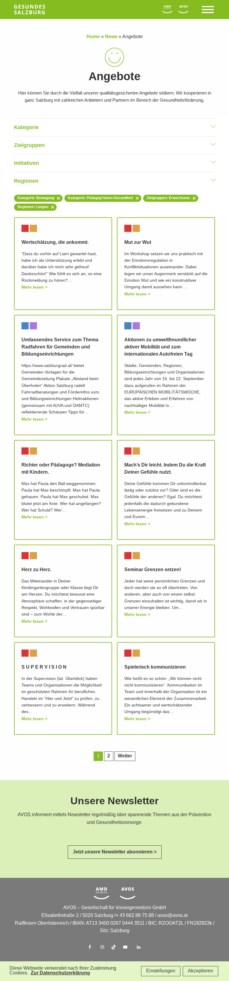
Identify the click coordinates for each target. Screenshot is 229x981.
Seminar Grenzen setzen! (152, 569)
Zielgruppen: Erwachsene (168, 198)
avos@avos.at (172, 915)
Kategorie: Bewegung (36, 198)
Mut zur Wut (137, 242)
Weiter (125, 756)
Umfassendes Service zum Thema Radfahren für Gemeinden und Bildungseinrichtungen (59, 347)
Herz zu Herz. (36, 569)
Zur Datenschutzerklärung (60, 973)
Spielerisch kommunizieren (155, 667)
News (111, 36)
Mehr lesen (32, 287)
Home (93, 36)
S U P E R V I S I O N (43, 667)
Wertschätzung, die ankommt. (55, 242)
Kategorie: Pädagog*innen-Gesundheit (100, 198)
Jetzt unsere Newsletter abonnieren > (115, 852)
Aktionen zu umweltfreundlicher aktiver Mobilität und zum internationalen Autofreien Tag (160, 347)
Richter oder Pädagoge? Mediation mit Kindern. (60, 469)
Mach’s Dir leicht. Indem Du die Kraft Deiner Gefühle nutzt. (165, 469)
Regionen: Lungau (33, 207)
